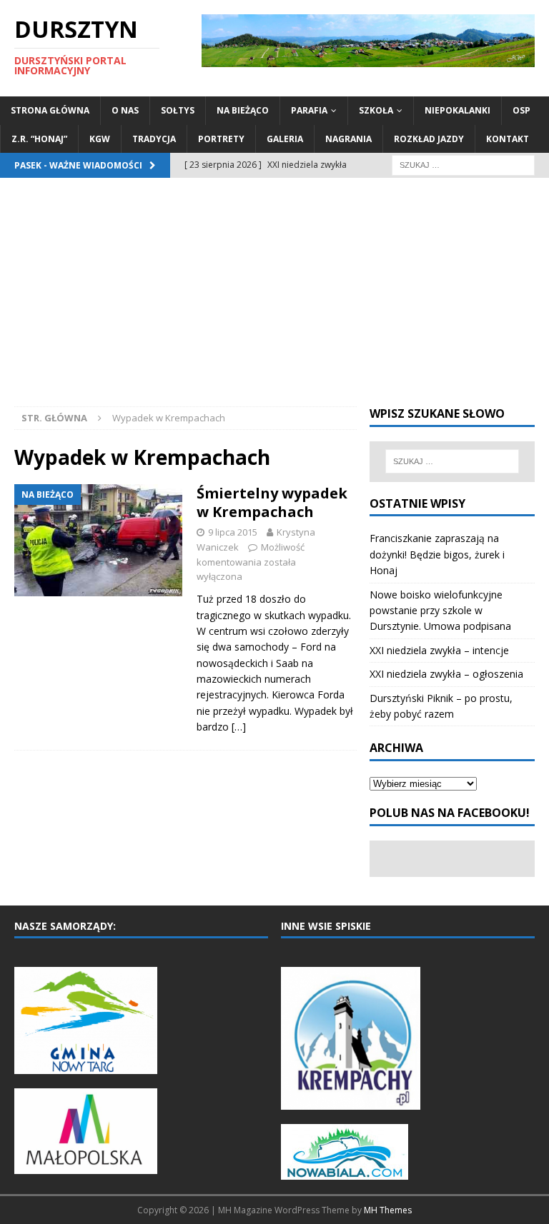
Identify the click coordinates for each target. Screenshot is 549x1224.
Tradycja (154, 139)
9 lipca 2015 (232, 532)
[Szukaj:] (463, 164)
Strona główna (50, 110)
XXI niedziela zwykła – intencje (439, 650)
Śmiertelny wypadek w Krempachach (272, 502)
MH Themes (388, 1210)
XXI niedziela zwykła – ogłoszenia (446, 674)
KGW (99, 139)
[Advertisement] (274, 299)
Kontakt (507, 139)
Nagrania (348, 139)
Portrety (221, 139)
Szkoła (376, 110)
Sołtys (177, 110)
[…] (239, 726)
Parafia (309, 110)
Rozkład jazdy (429, 139)
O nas (125, 110)
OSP (521, 110)
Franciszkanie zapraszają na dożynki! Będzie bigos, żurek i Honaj (437, 554)
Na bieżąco (243, 110)
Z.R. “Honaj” (39, 139)
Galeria (285, 139)
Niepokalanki (457, 110)
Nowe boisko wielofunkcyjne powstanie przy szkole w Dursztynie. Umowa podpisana (440, 610)
